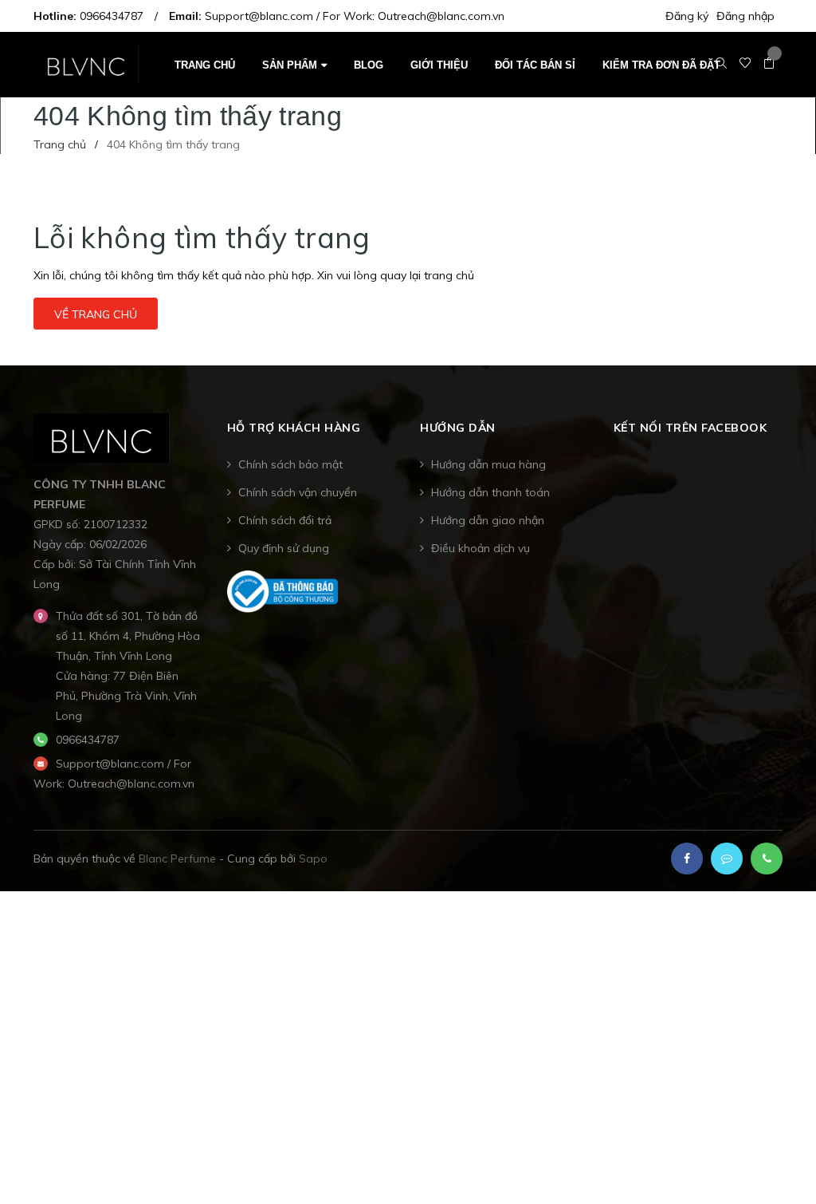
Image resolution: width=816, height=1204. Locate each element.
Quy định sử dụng (283, 548)
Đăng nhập (745, 16)
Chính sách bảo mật (290, 464)
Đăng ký (686, 16)
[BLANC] (101, 436)
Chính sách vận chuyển (297, 492)
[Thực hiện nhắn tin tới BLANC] (727, 858)
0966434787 (111, 16)
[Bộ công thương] (283, 590)
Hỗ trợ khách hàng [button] (294, 427)
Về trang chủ (95, 314)
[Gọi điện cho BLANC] (767, 858)
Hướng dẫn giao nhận (487, 520)
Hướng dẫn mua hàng (488, 464)
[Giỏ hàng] (769, 63)
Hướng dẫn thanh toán (490, 492)
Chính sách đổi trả (285, 520)
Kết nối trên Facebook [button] (690, 427)
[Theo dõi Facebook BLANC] (687, 858)
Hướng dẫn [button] (458, 427)
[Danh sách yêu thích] (745, 64)
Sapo (313, 858)
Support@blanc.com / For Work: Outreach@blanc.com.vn (354, 16)
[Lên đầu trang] (776, 1152)
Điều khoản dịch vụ (480, 548)
